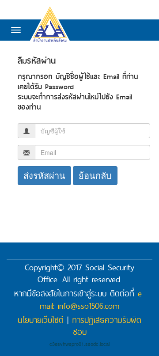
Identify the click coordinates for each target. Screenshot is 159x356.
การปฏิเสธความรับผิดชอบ (106, 326)
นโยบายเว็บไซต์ (41, 320)
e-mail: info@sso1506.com (92, 299)
